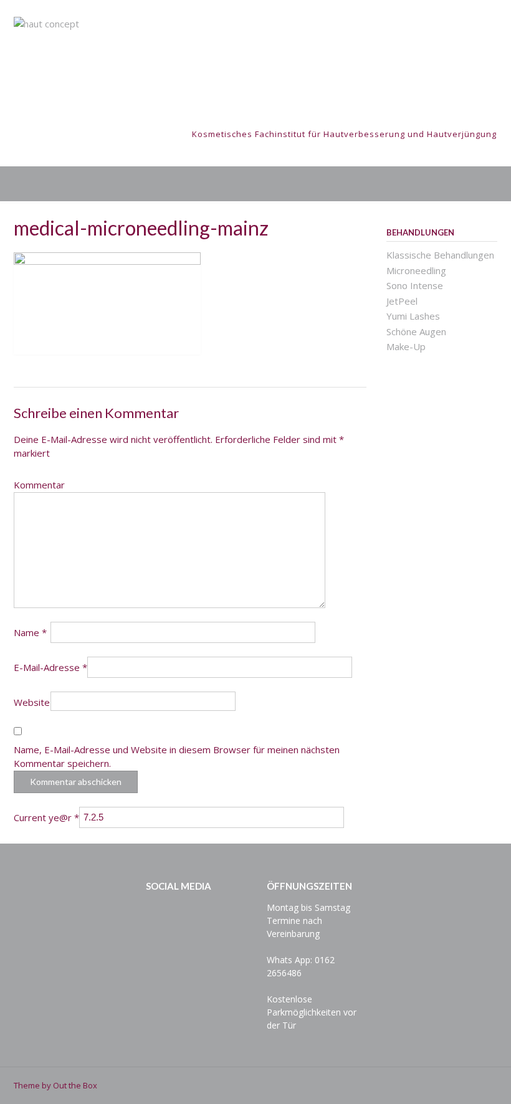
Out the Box (75, 1085)
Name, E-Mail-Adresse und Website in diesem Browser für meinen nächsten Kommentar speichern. (177, 756)
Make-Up (406, 346)
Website (32, 702)
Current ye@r (46, 817)
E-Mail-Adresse (50, 667)
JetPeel (402, 301)
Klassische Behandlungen (440, 255)
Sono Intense (414, 285)
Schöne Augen (416, 331)
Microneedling (416, 270)
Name (30, 632)
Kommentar (39, 484)
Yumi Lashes (413, 316)
